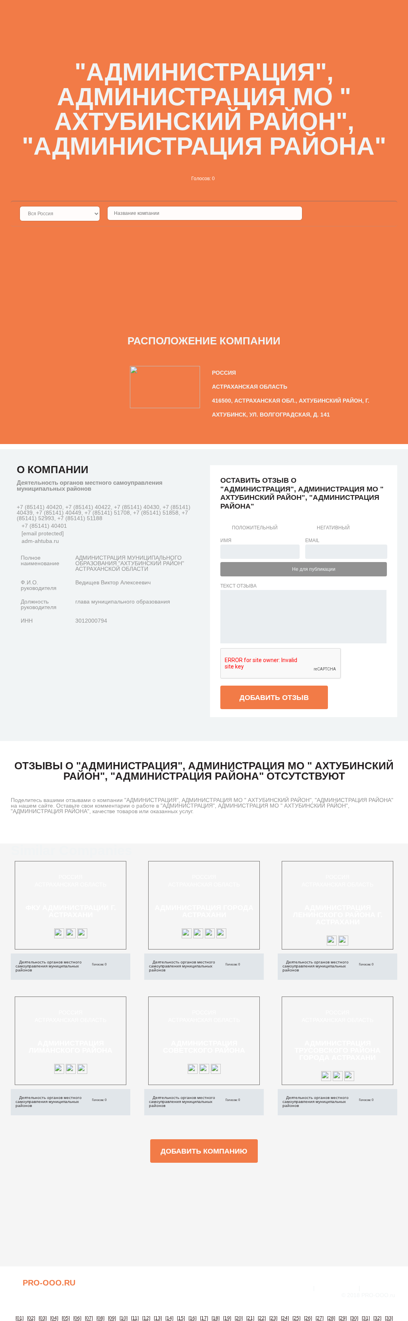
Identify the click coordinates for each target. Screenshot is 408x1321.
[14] (169, 1318)
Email (312, 540)
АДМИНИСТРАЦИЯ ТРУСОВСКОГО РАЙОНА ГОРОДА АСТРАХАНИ (337, 1050)
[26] (308, 1318)
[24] (285, 1318)
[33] (389, 1318)
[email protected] (43, 533)
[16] (192, 1318)
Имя (225, 540)
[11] (135, 1318)
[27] (320, 1318)
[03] (43, 1318)
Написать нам (336, 1288)
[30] (354, 1318)
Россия (70, 877)
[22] (262, 1318)
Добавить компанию (204, 1151)
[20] (239, 1318)
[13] (158, 1318)
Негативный (333, 528)
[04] (54, 1318)
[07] (89, 1318)
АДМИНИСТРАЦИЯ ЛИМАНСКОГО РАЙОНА (70, 1046)
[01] (20, 1318)
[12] (146, 1318)
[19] (227, 1318)
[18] (216, 1318)
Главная (299, 1288)
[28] (331, 1318)
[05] (66, 1318)
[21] (250, 1318)
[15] (181, 1318)
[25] (296, 1318)
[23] (273, 1318)
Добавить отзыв (274, 698)
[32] (377, 1318)
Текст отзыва (238, 586)
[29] (343, 1318)
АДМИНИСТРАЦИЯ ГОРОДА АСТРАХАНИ (204, 911)
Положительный (255, 528)
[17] (204, 1318)
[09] (112, 1318)
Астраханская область (70, 884)
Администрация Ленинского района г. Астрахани (337, 915)
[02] (31, 1318)
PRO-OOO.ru (49, 1283)
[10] (124, 1318)
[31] (366, 1318)
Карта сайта (379, 1288)
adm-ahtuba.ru (40, 541)
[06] (77, 1318)
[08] (100, 1318)
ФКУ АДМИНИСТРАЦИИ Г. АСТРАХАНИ (71, 911)
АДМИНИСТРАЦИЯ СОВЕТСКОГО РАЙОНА (204, 1046)
